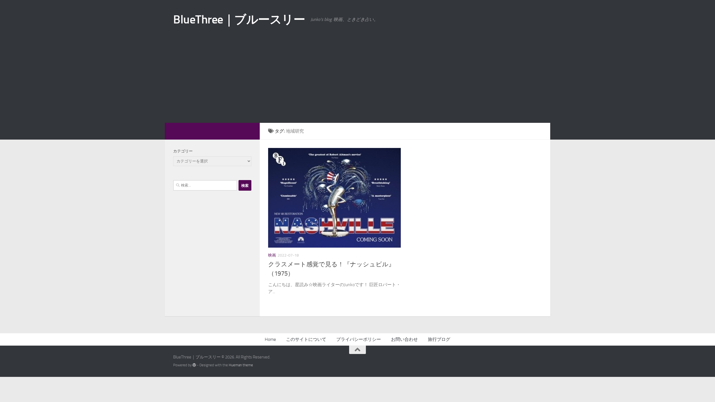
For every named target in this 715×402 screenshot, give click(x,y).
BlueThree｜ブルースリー (239, 20)
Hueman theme (241, 365)
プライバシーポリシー (358, 339)
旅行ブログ (439, 339)
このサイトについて (306, 339)
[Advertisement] (357, 81)
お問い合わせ (404, 339)
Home (270, 339)
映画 (272, 255)
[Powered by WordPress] (194, 365)
